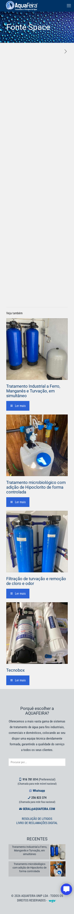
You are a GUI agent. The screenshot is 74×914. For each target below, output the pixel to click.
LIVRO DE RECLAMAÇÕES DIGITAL (37, 823)
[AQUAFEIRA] (22, 5)
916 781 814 (30, 779)
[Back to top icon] (66, 906)
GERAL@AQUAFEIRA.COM (39, 809)
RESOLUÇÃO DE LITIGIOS (37, 819)
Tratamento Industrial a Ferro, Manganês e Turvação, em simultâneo (33, 391)
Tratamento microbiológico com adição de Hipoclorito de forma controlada (36, 487)
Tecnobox (15, 670)
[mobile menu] (69, 5)
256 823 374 (38, 797)
